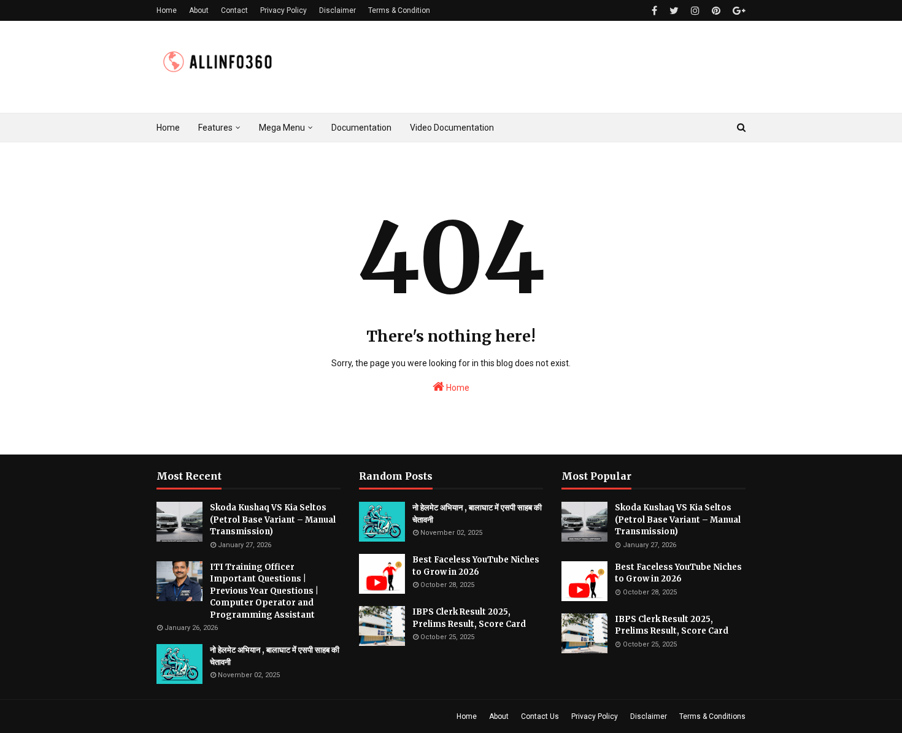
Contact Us (540, 716)
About (199, 10)
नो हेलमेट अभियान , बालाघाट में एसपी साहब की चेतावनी (274, 656)
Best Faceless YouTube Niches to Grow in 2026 (475, 566)
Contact (234, 10)
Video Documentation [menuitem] (452, 127)
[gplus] (738, 10)
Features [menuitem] (215, 127)
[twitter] (674, 10)
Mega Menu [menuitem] (282, 127)
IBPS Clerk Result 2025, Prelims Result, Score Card (469, 618)
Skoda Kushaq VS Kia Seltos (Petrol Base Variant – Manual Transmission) (273, 519)
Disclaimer (337, 10)
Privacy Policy (283, 10)
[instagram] (695, 10)
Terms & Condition (399, 10)
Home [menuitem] (168, 127)
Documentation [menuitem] (361, 127)
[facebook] (654, 10)
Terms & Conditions (712, 716)
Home (166, 10)
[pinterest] (716, 10)
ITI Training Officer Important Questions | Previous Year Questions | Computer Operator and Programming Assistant (264, 591)
